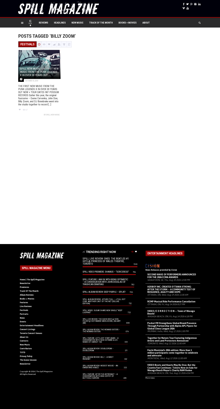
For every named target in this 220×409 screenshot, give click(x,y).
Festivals (24, 310)
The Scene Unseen (28, 360)
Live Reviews (26, 306)
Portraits (24, 314)
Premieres (24, 287)
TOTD (22, 352)
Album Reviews (27, 295)
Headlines (60, 22)
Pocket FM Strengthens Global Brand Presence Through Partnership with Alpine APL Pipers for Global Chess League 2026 (172, 326)
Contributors (26, 348)
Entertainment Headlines (32, 325)
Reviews (43, 22)
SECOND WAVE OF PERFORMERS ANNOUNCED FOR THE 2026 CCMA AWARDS (171, 276)
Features (24, 302)
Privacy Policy (26, 356)
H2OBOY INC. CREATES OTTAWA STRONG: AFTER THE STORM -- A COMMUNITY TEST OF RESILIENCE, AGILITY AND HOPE (171, 289)
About (146, 22)
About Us (24, 337)
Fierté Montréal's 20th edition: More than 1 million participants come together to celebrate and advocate (172, 353)
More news (150, 378)
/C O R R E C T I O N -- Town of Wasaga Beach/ (171, 312)
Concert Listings (27, 329)
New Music (77, 22)
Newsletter (25, 283)
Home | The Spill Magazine (32, 280)
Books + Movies (128, 22)
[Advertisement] (110, 181)
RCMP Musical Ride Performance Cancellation (171, 301)
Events (23, 322)
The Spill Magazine (44, 371)
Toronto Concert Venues (31, 333)
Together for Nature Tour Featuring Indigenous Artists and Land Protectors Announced (172, 339)
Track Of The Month (101, 22)
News (22, 318)
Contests (24, 341)
